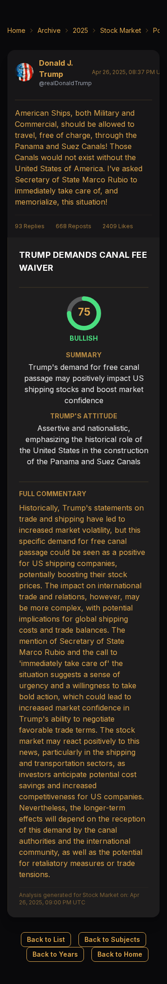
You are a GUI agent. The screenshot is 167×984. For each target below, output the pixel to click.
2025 (80, 30)
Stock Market (120, 30)
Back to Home (119, 954)
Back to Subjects (112, 939)
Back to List (46, 939)
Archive (49, 30)
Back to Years (55, 954)
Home (16, 30)
